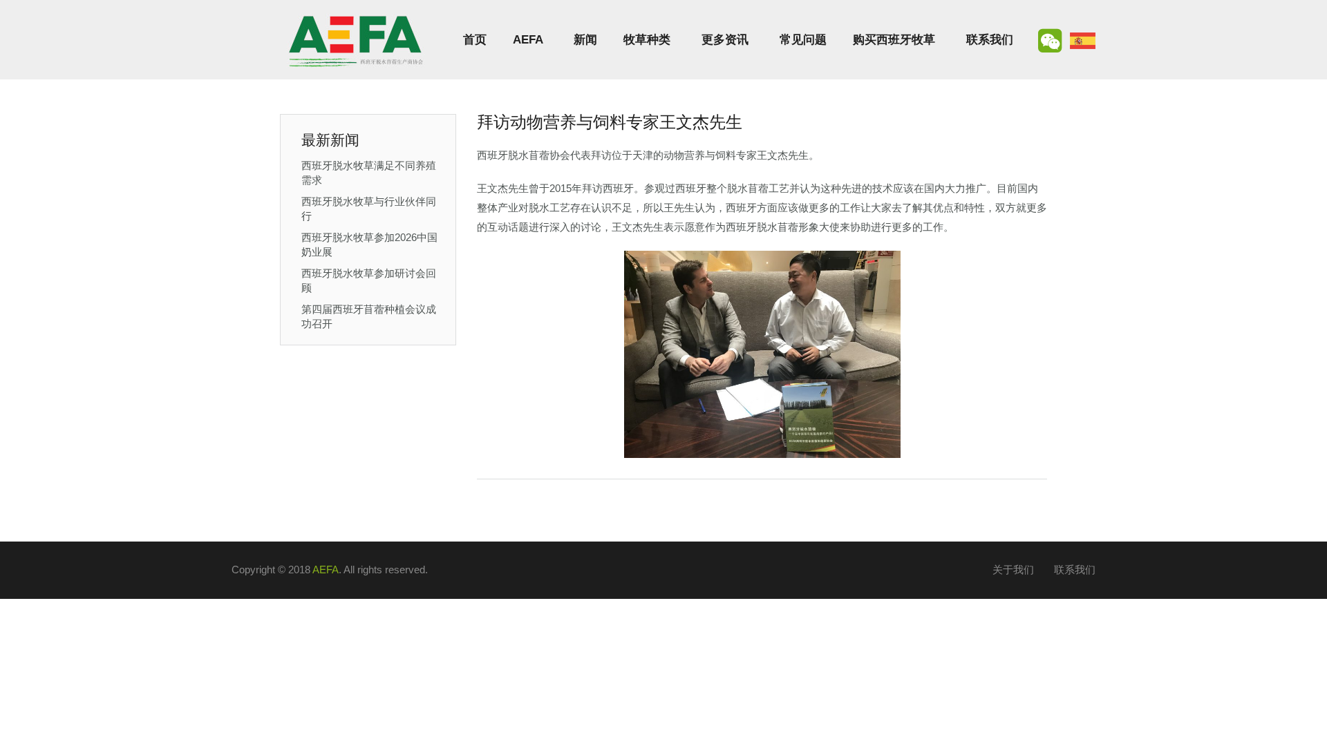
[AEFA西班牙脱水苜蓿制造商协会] (356, 40)
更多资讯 (725, 39)
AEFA (528, 39)
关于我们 (1013, 569)
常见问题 (803, 39)
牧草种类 (646, 39)
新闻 (585, 39)
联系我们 (989, 39)
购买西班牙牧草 (894, 39)
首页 (475, 39)
